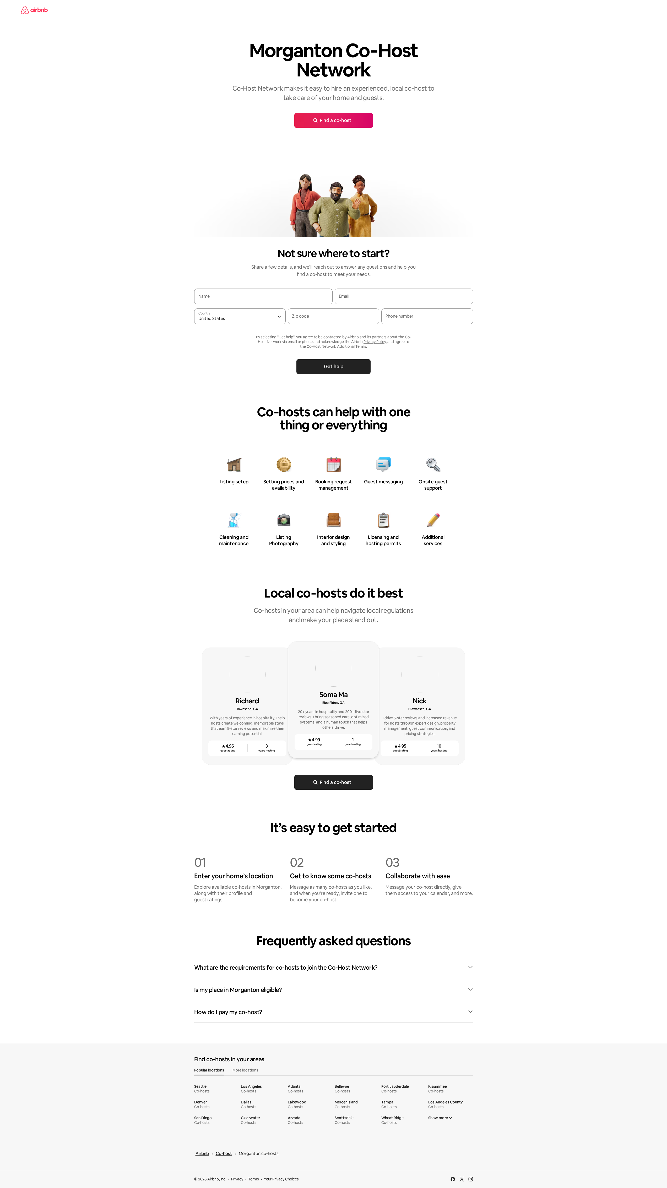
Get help (333, 366)
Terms (253, 1179)
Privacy (237, 1179)
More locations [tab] (245, 1070)
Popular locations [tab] (209, 1070)
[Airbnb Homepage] (34, 10)
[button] (333, 968)
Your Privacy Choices (281, 1179)
